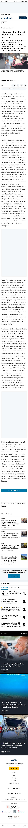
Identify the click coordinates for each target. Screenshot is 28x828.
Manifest (14, 772)
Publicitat (14, 778)
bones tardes (5, 503)
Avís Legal (12, 799)
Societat (4, 22)
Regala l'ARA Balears (14, 783)
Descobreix (4, 633)
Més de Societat (6, 514)
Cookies (23, 799)
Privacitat (6, 799)
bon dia (12, 503)
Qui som (14, 775)
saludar (4, 506)
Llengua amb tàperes (20, 503)
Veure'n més (24, 633)
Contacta (14, 780)
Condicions (17, 799)
